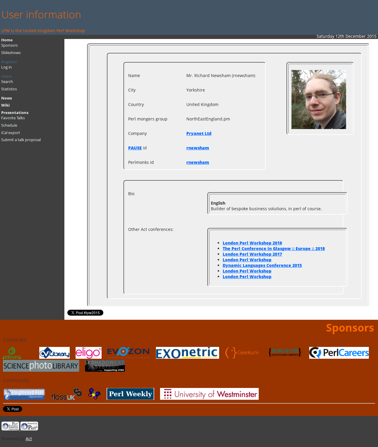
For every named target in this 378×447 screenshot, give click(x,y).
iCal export (10, 132)
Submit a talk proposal (21, 139)
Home (7, 40)
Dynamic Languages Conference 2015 (262, 265)
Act (29, 438)
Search (7, 81)
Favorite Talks (13, 117)
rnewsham (197, 148)
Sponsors (9, 45)
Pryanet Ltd (198, 133)
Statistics (9, 89)
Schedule (9, 125)
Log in (6, 67)
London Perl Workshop (247, 259)
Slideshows (11, 52)
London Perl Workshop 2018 (252, 243)
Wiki (5, 105)
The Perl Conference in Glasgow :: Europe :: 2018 (274, 248)
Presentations (14, 112)
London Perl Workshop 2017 (252, 254)
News (6, 98)
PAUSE (135, 148)
